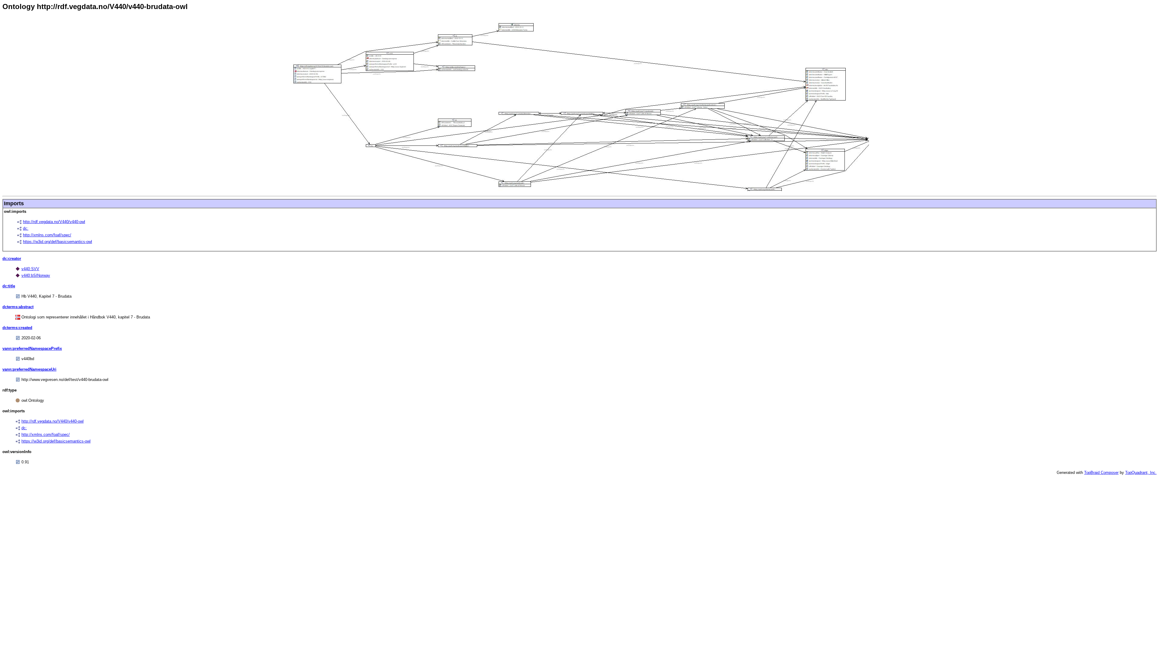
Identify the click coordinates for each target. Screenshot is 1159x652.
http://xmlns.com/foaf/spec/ (47, 235)
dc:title (8, 286)
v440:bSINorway (35, 275)
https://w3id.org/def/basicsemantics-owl (57, 241)
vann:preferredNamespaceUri (29, 369)
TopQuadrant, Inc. (1141, 472)
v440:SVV (30, 269)
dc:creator (11, 258)
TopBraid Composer (1101, 472)
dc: (25, 228)
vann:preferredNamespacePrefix (32, 348)
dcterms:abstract (18, 307)
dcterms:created (17, 327)
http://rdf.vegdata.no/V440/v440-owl (54, 221)
